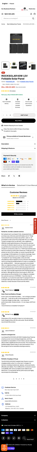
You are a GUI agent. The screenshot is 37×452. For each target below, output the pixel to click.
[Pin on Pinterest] (19, 176)
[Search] (33, 18)
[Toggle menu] (2, 14)
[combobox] (18, 18)
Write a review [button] (18, 214)
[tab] (8, 186)
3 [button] (19, 378)
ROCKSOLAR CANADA (13, 444)
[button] (5, 91)
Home (3, 24)
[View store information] (32, 137)
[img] (5, 225)
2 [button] (16, 378)
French (12, 3)
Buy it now (18, 120)
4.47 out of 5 (23, 196)
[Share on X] (14, 176)
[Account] (31, 14)
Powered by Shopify (26, 444)
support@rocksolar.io (11, 401)
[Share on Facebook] (9, 176)
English (5, 3)
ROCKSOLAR (10, 81)
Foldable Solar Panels (26, 81)
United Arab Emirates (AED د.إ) (12, 425)
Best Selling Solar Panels (14, 24)
